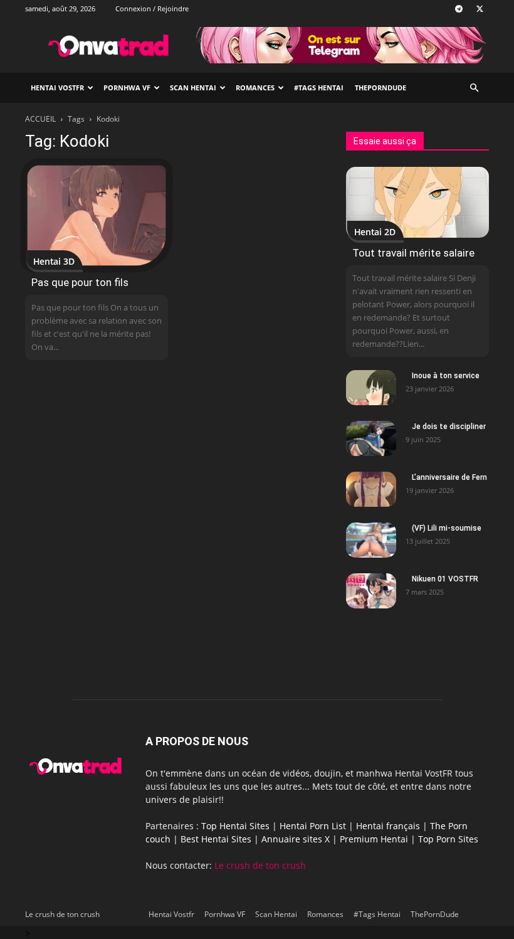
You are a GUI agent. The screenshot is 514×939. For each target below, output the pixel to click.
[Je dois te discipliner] (371, 438)
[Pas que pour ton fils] (96, 215)
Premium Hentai (374, 839)
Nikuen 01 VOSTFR (445, 579)
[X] (479, 9)
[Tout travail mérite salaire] (417, 202)
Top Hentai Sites (235, 826)
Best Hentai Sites (216, 839)
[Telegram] (458, 9)
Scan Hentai (193, 87)
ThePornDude (380, 87)
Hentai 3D (54, 261)
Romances (255, 87)
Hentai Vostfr (57, 87)
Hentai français (388, 826)
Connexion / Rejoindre (152, 8)
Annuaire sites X (295, 839)
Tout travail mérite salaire (413, 253)
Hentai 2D (375, 232)
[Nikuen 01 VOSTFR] (371, 590)
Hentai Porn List (313, 826)
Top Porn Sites (448, 839)
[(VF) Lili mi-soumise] (371, 540)
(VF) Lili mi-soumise (446, 528)
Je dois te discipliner (449, 426)
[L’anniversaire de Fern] (371, 489)
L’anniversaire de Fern (449, 477)
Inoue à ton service (446, 375)
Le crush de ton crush (260, 865)
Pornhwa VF (126, 87)
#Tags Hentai (319, 87)
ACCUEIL (40, 119)
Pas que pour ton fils (79, 282)
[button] (474, 88)
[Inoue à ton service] (371, 387)
